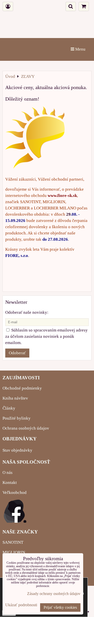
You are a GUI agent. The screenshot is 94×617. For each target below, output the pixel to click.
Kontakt (10, 482)
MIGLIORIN (14, 552)
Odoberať (17, 353)
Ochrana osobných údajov (26, 428)
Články (9, 408)
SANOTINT (13, 542)
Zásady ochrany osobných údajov (53, 593)
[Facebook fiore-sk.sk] (15, 521)
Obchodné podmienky (22, 388)
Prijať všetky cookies (60, 607)
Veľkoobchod (15, 492)
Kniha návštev (15, 398)
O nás (8, 472)
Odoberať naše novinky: (26, 312)
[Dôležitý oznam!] (35, 138)
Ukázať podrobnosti (21, 605)
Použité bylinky (17, 418)
